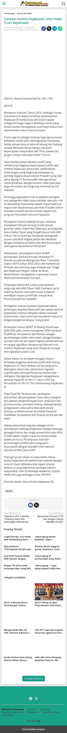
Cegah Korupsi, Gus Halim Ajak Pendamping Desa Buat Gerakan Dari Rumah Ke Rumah (17, 538)
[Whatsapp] (60, 28)
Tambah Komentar (33, 678)
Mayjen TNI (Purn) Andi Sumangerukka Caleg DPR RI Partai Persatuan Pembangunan (17, 567)
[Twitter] (36, 505)
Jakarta (8, 490)
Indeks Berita (8, 715)
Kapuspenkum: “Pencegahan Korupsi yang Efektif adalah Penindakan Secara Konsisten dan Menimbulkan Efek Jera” (18, 548)
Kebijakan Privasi (51, 712)
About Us (31, 709)
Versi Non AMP (34, 721)
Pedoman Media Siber (12, 712)
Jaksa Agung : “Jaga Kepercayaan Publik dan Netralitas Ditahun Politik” (48, 567)
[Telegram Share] (54, 28)
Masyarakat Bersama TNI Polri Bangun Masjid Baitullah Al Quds (50, 517)
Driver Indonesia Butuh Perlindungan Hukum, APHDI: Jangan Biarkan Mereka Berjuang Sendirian (18, 604)
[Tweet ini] (49, 28)
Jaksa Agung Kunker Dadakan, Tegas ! (45, 538)
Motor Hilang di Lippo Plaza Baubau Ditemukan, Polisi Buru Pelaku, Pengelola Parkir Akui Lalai (48, 604)
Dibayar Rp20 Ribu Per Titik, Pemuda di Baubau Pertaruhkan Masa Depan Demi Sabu (17, 631)
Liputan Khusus (24, 30)
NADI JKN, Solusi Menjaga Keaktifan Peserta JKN (48, 658)
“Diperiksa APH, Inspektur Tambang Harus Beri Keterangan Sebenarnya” (17, 517)
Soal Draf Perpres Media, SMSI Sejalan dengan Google (17, 557)
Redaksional (33, 712)
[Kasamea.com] (34, 3)
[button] (63, 3)
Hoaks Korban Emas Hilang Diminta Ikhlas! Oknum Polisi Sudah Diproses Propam (18, 658)
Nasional (34, 30)
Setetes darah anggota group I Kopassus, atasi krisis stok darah (47, 548)
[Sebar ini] (43, 28)
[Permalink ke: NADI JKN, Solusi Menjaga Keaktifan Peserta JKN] (49, 646)
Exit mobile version (33, 729)
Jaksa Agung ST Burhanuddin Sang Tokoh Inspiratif (48, 557)
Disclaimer (45, 709)
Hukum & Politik (10, 30)
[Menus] (4, 3)
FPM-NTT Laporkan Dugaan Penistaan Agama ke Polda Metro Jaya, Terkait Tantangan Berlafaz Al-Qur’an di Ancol (49, 631)
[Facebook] (30, 505)
